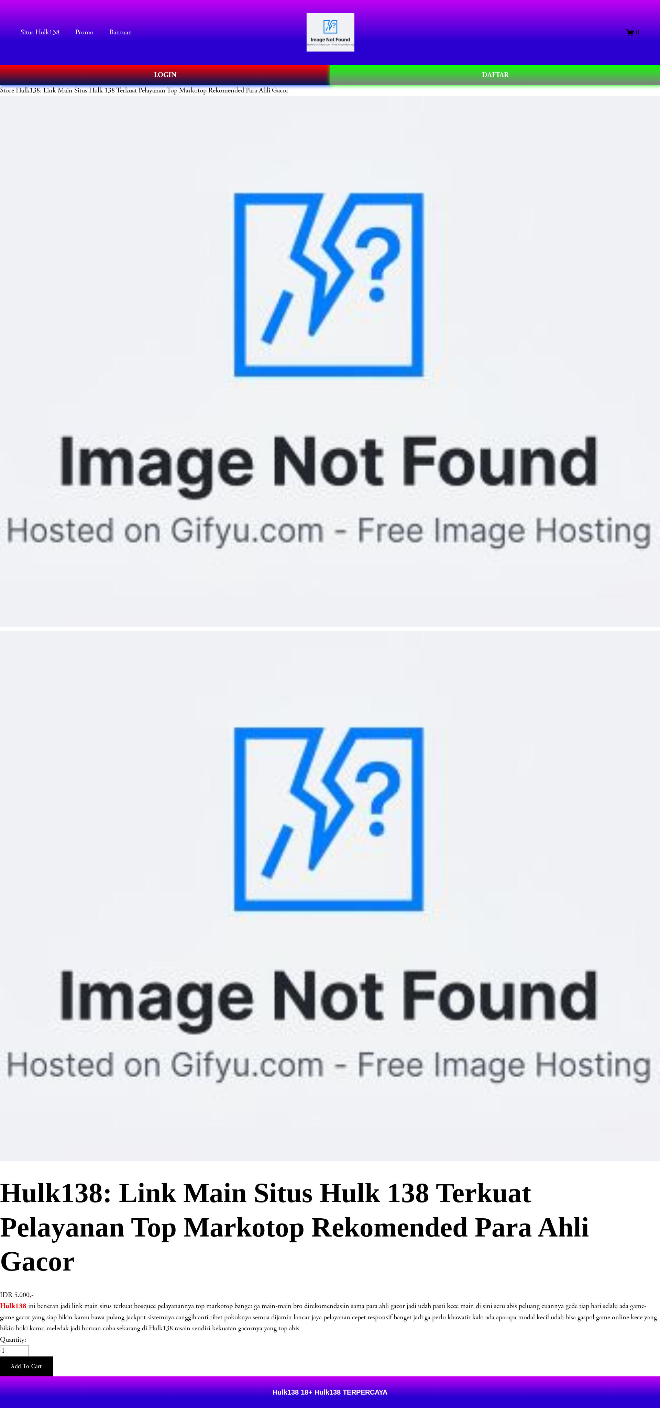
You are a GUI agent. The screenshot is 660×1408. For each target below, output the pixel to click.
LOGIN (165, 75)
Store (7, 90)
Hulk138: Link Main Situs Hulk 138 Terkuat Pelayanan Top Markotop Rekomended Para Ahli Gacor (152, 90)
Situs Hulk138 (40, 32)
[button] (26, 1366)
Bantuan (120, 32)
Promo (84, 32)
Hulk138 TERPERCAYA (349, 1392)
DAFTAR (495, 75)
